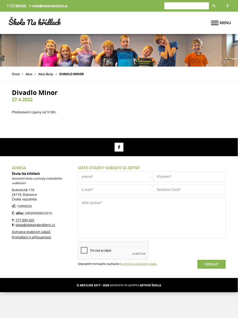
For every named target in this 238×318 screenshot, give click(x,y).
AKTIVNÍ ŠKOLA (150, 285)
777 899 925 (18, 6)
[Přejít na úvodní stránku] (35, 23)
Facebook (227, 5)
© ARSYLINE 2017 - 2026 (93, 285)
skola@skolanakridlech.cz (50, 6)
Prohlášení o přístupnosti (31, 237)
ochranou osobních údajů (139, 264)
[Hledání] (186, 5)
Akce (29, 74)
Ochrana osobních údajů (31, 232)
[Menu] (214, 23)
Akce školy (45, 74)
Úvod (16, 74)
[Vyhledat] (213, 5)
